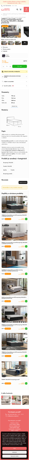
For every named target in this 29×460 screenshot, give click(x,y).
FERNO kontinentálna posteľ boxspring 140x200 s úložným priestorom (14, 325)
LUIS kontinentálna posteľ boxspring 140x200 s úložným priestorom (14, 298)
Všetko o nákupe (14, 430)
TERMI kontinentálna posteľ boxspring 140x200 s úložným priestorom (14, 215)
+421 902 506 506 (7, 5)
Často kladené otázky (14, 427)
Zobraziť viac (14, 106)
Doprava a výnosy (14, 423)
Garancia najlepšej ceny (14, 426)
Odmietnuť (14, 452)
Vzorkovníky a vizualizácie (14, 429)
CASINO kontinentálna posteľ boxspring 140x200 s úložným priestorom (12, 270)
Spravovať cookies (14, 456)
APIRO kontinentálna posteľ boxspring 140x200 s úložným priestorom (14, 14)
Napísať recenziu (23, 182)
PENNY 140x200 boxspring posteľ (10, 379)
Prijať (14, 448)
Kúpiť (20, 66)
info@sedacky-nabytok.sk (13, 416)
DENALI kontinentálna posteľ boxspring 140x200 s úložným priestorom (14, 243)
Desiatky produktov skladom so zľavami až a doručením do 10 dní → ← (14, 2)
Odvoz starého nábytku (14, 424)
